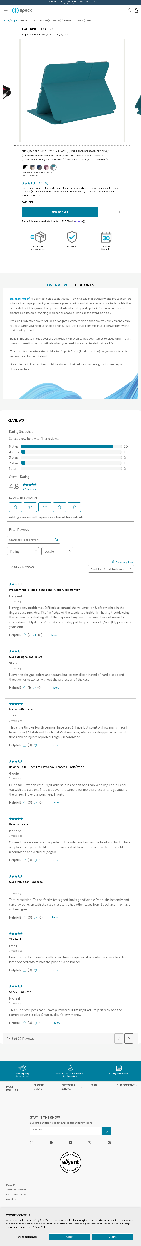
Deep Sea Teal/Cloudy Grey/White (53, 167)
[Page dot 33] (109, 145)
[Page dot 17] (62, 145)
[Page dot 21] (74, 145)
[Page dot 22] (76, 145)
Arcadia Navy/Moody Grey (39, 167)
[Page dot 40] (129, 145)
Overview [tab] (57, 285)
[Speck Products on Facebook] (51, 1142)
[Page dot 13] (50, 145)
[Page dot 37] (121, 145)
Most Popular (12, 1088)
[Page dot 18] (65, 145)
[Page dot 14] (53, 145)
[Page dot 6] (29, 145)
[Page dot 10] (41, 145)
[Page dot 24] (82, 145)
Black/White (25, 167)
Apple (14, 20)
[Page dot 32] (106, 145)
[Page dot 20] (71, 145)
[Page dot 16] (59, 145)
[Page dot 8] (35, 145)
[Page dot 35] (115, 145)
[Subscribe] (106, 1131)
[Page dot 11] (44, 145)
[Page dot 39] (126, 145)
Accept (69, 1236)
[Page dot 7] (32, 145)
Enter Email (37, 1129)
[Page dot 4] (24, 145)
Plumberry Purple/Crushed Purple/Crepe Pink (46, 167)
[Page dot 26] (88, 145)
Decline (113, 1236)
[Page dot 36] (118, 145)
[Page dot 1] (15, 145)
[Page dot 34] (112, 145)
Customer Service (68, 1087)
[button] (136, 10)
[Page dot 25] (85, 145)
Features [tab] (84, 285)
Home (6, 20)
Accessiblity (11, 1199)
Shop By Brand (39, 1087)
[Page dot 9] (38, 145)
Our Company (125, 1085)
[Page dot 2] (18, 145)
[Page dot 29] (97, 145)
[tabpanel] (70, 343)
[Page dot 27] (91, 145)
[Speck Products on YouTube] (70, 1142)
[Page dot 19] (68, 145)
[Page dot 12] (47, 145)
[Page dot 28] (94, 145)
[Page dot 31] (103, 145)
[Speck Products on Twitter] (89, 1142)
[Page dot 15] (56, 145)
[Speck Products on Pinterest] (109, 1142)
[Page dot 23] (79, 145)
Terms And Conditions (16, 1189)
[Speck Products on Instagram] (31, 1142)
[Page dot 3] (21, 145)
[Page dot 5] (27, 145)
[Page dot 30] (100, 145)
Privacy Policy (40, 1227)
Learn (93, 1085)
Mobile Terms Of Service (16, 1194)
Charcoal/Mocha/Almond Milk (32, 167)
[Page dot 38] (123, 145)
